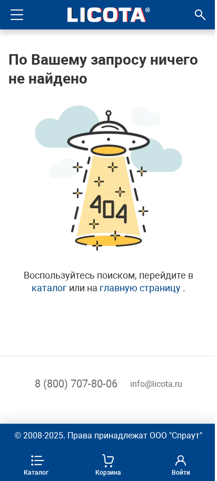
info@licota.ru (156, 384)
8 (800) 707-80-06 (76, 383)
